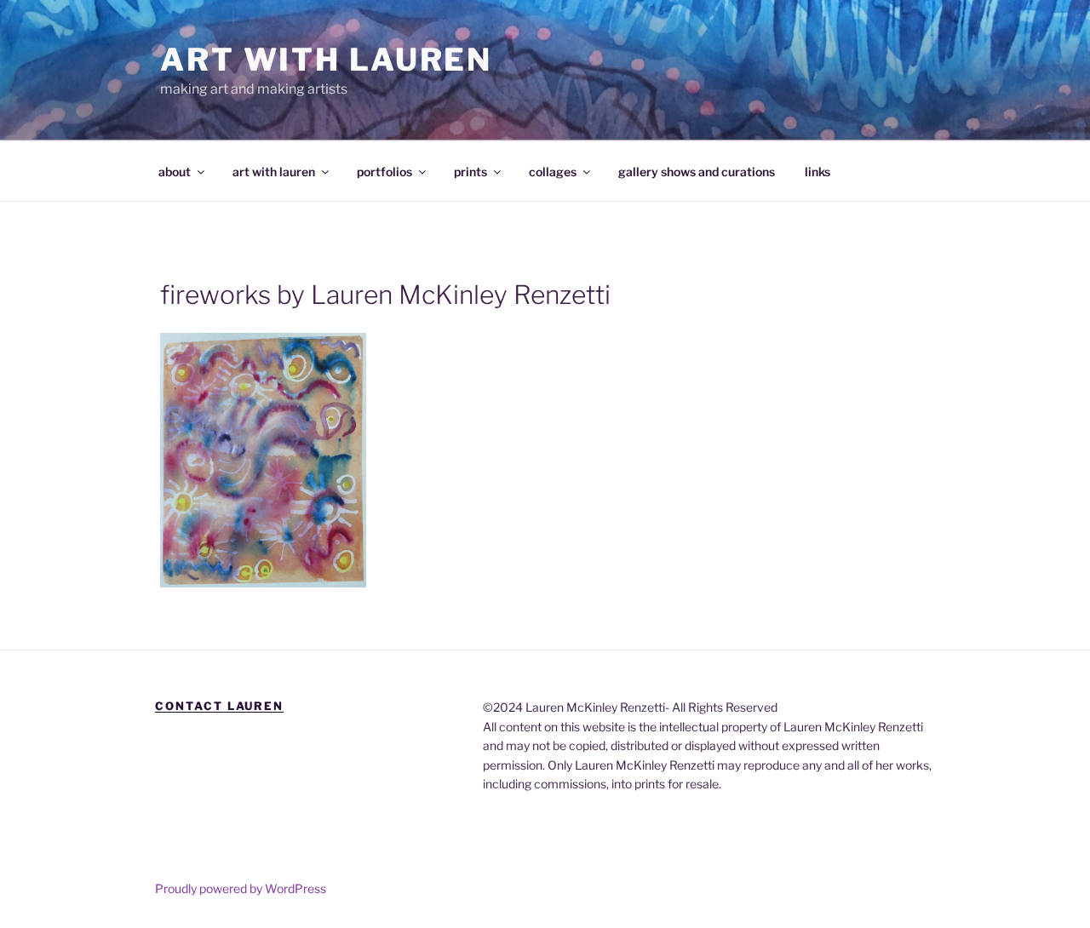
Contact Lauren (219, 706)
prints (470, 171)
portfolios (384, 171)
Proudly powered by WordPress (240, 888)
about (174, 171)
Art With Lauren (326, 59)
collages (553, 171)
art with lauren (273, 171)
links (817, 171)
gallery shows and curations (696, 171)
